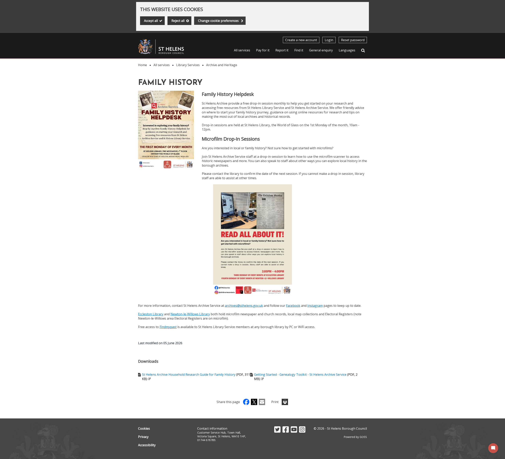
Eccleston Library (150, 314)
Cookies (144, 428)
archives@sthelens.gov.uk (244, 305)
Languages (347, 50)
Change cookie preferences (218, 21)
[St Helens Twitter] (277, 431)
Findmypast (168, 327)
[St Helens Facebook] (285, 431)
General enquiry (321, 50)
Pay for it (262, 50)
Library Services (188, 65)
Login (329, 40)
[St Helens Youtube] (294, 431)
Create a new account (301, 40)
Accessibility (147, 445)
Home (142, 65)
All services (242, 50)
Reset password (353, 40)
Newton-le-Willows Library (190, 314)
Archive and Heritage (221, 65)
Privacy (143, 437)
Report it (281, 50)
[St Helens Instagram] (302, 431)
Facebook (293, 305)
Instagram (315, 305)
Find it (298, 50)
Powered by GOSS (355, 437)
